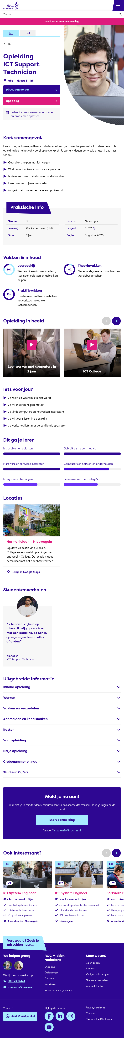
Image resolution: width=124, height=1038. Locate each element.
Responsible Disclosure (99, 1019)
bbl (11, 33)
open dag (73, 21)
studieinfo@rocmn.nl (67, 830)
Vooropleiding (14, 740)
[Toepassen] (120, 14)
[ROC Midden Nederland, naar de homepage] (11, 5)
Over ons (50, 966)
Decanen (50, 978)
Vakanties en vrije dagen (58, 990)
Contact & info (94, 986)
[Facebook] (49, 1016)
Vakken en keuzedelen (21, 708)
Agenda (90, 968)
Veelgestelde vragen (97, 974)
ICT (10, 44)
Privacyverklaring (95, 1007)
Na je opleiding (15, 751)
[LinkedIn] (60, 1016)
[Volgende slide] (116, 321)
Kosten (8, 730)
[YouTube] (49, 1027)
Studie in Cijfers (15, 772)
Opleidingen (51, 972)
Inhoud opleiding (16, 687)
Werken (9, 698)
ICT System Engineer (19, 893)
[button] (94, 228)
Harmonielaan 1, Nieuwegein (29, 541)
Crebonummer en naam (21, 761)
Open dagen (93, 962)
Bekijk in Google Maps (23, 572)
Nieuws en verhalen (97, 980)
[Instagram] (70, 1016)
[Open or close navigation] (118, 5)
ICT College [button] (92, 371)
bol (28, 33)
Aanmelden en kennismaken (25, 719)
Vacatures (50, 984)
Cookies (90, 1013)
